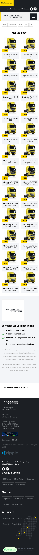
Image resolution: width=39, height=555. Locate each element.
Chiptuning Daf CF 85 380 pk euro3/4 (10, 247)
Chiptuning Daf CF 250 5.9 (10, 76)
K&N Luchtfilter (8, 485)
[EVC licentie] (10, 438)
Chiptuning (13, 24)
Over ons (17, 9)
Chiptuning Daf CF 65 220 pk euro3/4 (10, 161)
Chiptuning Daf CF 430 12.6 (29, 119)
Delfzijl (19, 518)
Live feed (10, 9)
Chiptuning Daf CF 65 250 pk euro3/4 (30, 161)
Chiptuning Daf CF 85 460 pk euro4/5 (30, 268)
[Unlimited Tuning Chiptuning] (15, 16)
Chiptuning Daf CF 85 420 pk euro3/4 (10, 268)
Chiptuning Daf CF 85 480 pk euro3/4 (10, 289)
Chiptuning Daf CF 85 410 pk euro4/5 (30, 247)
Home (4, 24)
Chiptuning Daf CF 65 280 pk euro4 (10, 183)
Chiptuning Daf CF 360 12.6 (29, 98)
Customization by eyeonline (25, 551)
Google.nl (28, 462)
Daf (26, 24)
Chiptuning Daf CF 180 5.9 (10, 55)
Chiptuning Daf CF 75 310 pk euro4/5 (10, 204)
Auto (20, 24)
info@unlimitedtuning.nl (10, 417)
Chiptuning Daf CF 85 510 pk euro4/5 (30, 289)
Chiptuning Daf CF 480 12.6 (10, 140)
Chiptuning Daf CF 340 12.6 (10, 98)
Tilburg (27, 518)
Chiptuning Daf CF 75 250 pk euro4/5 (30, 183)
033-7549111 (6, 415)
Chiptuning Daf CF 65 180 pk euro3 (30, 140)
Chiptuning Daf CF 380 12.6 (10, 119)
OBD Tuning (7, 479)
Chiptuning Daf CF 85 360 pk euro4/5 (30, 225)
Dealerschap (20, 485)
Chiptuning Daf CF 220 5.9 (29, 55)
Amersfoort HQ (8, 518)
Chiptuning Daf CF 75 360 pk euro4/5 (30, 204)
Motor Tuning (19, 479)
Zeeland (6, 524)
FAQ (22, 9)
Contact (26, 9)
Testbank (29, 499)
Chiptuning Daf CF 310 (29, 76)
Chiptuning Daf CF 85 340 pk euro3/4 (10, 225)
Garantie (6, 504)
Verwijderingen (17, 504)
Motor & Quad (18, 499)
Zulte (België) (16, 524)
